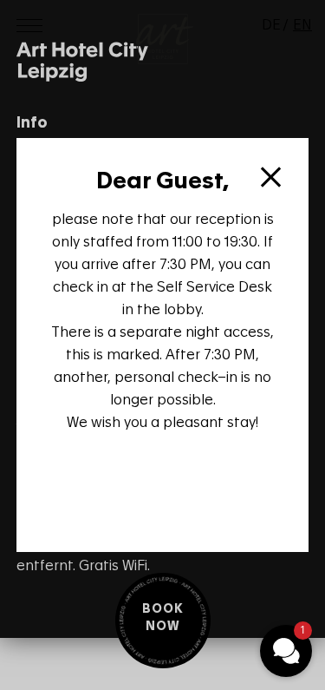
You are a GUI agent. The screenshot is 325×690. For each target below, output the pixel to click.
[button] (286, 651)
